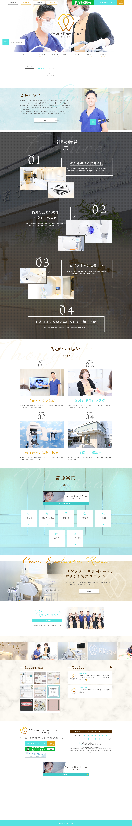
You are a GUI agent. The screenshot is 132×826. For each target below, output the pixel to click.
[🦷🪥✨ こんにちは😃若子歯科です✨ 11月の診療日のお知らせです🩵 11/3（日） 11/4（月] (40, 678)
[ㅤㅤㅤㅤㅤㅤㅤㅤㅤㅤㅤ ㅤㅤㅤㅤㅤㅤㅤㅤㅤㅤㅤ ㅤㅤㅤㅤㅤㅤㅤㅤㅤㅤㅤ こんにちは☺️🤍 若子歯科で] (53, 691)
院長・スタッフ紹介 (59, 55)
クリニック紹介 (39, 55)
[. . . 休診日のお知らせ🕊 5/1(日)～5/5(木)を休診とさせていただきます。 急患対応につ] (53, 705)
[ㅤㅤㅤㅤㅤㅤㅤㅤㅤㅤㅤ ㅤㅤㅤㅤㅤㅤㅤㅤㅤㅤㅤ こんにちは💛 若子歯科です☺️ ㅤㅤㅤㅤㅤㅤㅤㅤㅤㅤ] (26, 705)
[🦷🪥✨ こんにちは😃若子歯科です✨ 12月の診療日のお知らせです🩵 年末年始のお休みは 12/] (26, 678)
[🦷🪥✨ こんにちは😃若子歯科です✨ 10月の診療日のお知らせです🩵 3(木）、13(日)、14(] (53, 678)
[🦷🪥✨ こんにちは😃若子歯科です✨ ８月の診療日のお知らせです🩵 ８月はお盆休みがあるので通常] (40, 691)
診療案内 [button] (90, 55)
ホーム (24, 55)
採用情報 (103, 55)
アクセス (76, 55)
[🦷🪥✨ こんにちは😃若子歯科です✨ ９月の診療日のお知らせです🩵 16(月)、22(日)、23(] (26, 691)
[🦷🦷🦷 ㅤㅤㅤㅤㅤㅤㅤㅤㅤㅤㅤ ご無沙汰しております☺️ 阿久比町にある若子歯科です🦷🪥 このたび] (40, 705)
